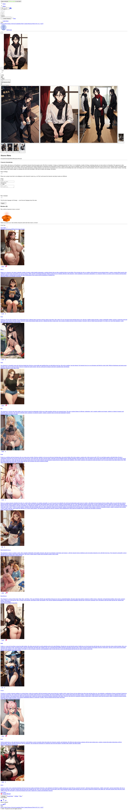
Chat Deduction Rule (5, 81)
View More (3, 227)
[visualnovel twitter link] (3, 800)
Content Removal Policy (29, 23)
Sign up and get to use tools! (11, 1)
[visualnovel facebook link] (1, 800)
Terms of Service (11, 23)
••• (1, 76)
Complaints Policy (19, 23)
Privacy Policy (4, 23)
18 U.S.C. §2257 (39, 23)
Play (3, 78)
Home (4, 3)
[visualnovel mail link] (5, 804)
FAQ (2, 804)
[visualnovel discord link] (10, 8)
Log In (4, 8)
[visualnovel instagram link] (6, 800)
